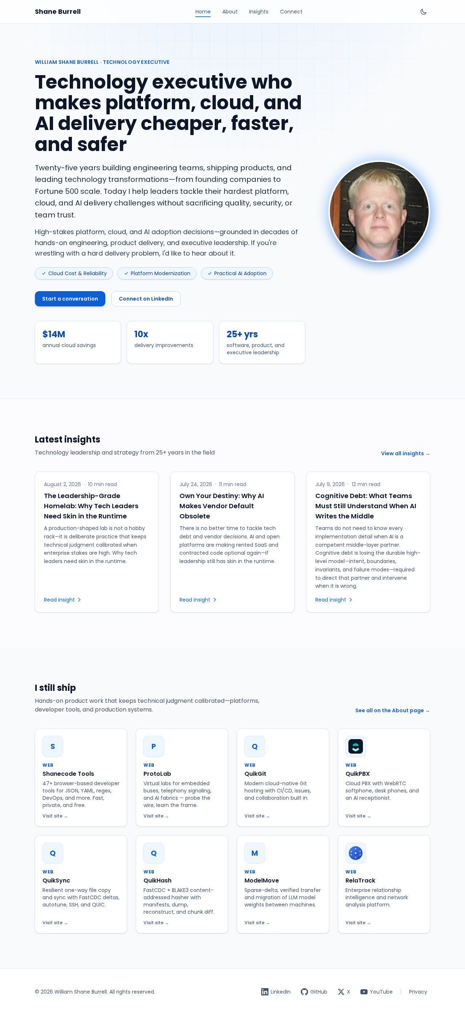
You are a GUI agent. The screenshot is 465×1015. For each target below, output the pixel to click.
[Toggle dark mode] (423, 11)
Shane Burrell (58, 11)
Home (203, 11)
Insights (258, 11)
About (230, 11)
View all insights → (405, 453)
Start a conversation (70, 298)
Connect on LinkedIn (146, 298)
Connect (291, 11)
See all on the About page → (392, 710)
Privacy (418, 991)
